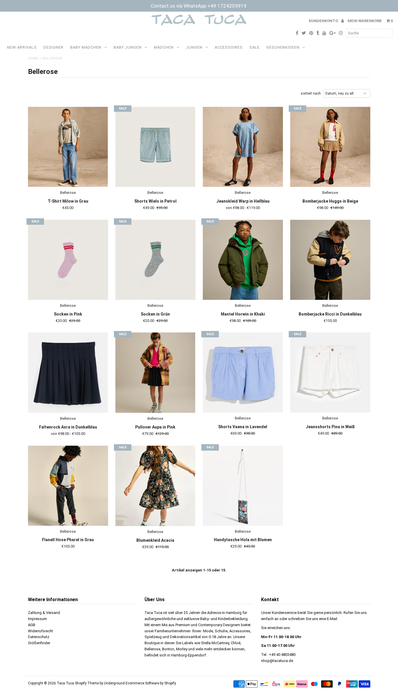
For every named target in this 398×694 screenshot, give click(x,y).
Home (33, 58)
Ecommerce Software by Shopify (151, 683)
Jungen (194, 47)
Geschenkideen (283, 47)
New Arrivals (22, 47)
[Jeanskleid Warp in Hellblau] (243, 147)
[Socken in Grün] (155, 260)
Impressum (37, 619)
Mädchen (164, 47)
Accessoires (229, 47)
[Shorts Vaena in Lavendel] (243, 372)
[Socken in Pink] (68, 260)
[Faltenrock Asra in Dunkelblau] (68, 372)
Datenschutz (38, 637)
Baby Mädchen (85, 47)
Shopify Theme (87, 683)
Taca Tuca (66, 683)
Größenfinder (39, 643)
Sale (254, 47)
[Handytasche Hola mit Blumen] (243, 486)
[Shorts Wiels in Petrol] (155, 147)
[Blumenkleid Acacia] (155, 486)
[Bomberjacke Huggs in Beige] (330, 147)
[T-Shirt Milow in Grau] (68, 147)
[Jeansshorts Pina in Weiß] (330, 372)
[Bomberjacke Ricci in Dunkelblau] (330, 260)
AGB (31, 625)
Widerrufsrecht (40, 631)
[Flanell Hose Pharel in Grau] (68, 486)
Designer (53, 47)
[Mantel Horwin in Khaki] (243, 260)
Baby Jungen (128, 47)
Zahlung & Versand (44, 612)
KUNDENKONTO (324, 21)
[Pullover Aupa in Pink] (155, 372)
